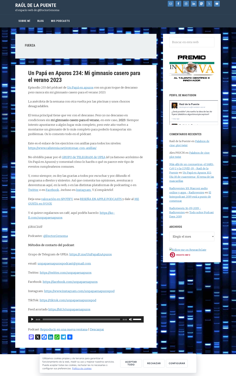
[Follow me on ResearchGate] (187, 249)
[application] (86, 319)
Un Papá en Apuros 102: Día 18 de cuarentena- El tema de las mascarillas (191, 177)
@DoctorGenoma (55, 236)
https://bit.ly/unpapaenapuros (69, 309)
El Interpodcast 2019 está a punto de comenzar (190, 196)
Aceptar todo (131, 363)
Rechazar (154, 363)
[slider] (137, 319)
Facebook (52, 190)
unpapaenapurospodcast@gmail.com (64, 263)
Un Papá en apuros (80, 87)
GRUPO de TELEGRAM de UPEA (83, 157)
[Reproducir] (32, 319)
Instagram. (84, 190)
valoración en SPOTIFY (57, 199)
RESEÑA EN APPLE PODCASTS (101, 199)
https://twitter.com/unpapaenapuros (66, 272)
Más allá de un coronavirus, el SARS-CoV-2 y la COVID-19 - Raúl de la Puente (191, 168)
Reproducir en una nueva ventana (63, 329)
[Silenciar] (130, 319)
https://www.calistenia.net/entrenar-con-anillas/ (62, 148)
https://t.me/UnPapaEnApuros (90, 254)
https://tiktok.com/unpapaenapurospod (68, 300)
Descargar (97, 329)
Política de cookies (82, 368)
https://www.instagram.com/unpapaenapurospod (79, 291)
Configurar (177, 363)
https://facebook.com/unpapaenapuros (70, 282)
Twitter (33, 190)
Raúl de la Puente (35, 5)
